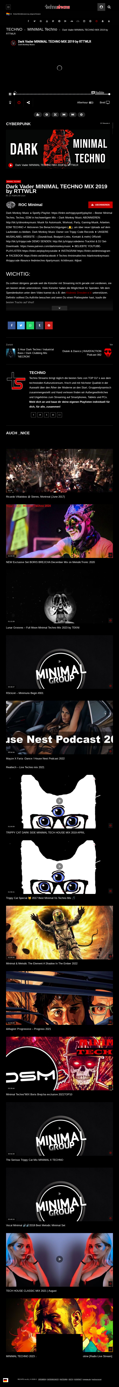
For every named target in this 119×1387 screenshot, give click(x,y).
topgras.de (87, 1379)
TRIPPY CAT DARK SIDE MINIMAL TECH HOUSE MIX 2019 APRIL (45, 832)
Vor (111, 344)
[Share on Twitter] (21, 325)
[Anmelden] (109, 21)
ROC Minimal (30, 204)
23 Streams (104, 123)
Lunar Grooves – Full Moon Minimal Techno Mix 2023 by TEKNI (42, 627)
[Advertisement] (59, 1353)
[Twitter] (34, 21)
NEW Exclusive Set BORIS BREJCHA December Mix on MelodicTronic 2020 (50, 562)
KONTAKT (78, 1379)
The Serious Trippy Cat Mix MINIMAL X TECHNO (34, 1159)
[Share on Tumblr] (39, 325)
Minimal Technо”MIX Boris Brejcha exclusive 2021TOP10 (39, 1094)
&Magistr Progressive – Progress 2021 (28, 1028)
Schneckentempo (19, 14)
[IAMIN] (90, 21)
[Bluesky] (78, 21)
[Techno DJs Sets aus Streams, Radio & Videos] (57, 7)
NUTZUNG (63, 1379)
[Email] (59, 414)
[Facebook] (28, 21)
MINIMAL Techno (42, 29)
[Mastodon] (53, 21)
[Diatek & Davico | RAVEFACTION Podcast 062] (108, 353)
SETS (71, 1379)
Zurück (9, 344)
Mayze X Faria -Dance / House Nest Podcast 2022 (35, 758)
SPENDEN (42, 1379)
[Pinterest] (41, 21)
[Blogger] (84, 21)
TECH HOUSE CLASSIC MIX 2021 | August (31, 1290)
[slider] (53, 94)
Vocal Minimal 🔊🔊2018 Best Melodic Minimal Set (35, 1225)
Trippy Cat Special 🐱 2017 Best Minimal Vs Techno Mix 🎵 (40, 898)
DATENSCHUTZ (53, 1379)
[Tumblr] (46, 414)
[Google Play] (65, 21)
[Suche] (109, 7)
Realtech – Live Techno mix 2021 (25, 767)
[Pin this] (49, 325)
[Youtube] (47, 21)
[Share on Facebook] (11, 325)
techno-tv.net (96, 1379)
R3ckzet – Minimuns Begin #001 (24, 693)
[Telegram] (59, 21)
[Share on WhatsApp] (30, 325)
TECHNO (14, 29)
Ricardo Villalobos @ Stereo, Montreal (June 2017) (35, 496)
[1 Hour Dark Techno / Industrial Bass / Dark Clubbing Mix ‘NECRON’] (10, 353)
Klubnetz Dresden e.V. (79, 292)
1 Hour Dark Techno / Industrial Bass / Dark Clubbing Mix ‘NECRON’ (36, 353)
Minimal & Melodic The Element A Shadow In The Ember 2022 (41, 963)
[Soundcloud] (72, 21)
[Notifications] (103, 21)
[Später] (96, 21)
